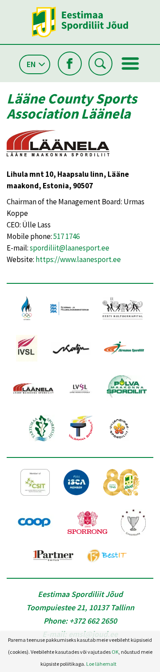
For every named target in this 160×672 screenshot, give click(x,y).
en (31, 64)
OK (115, 651)
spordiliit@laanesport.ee (69, 248)
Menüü (130, 63)
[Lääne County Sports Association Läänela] (58, 162)
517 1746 (66, 236)
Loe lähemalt (101, 663)
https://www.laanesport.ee (78, 259)
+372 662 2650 (93, 621)
